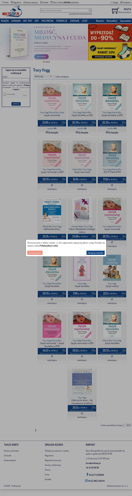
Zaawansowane (35, 252)
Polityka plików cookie (49, 245)
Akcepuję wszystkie (95, 252)
